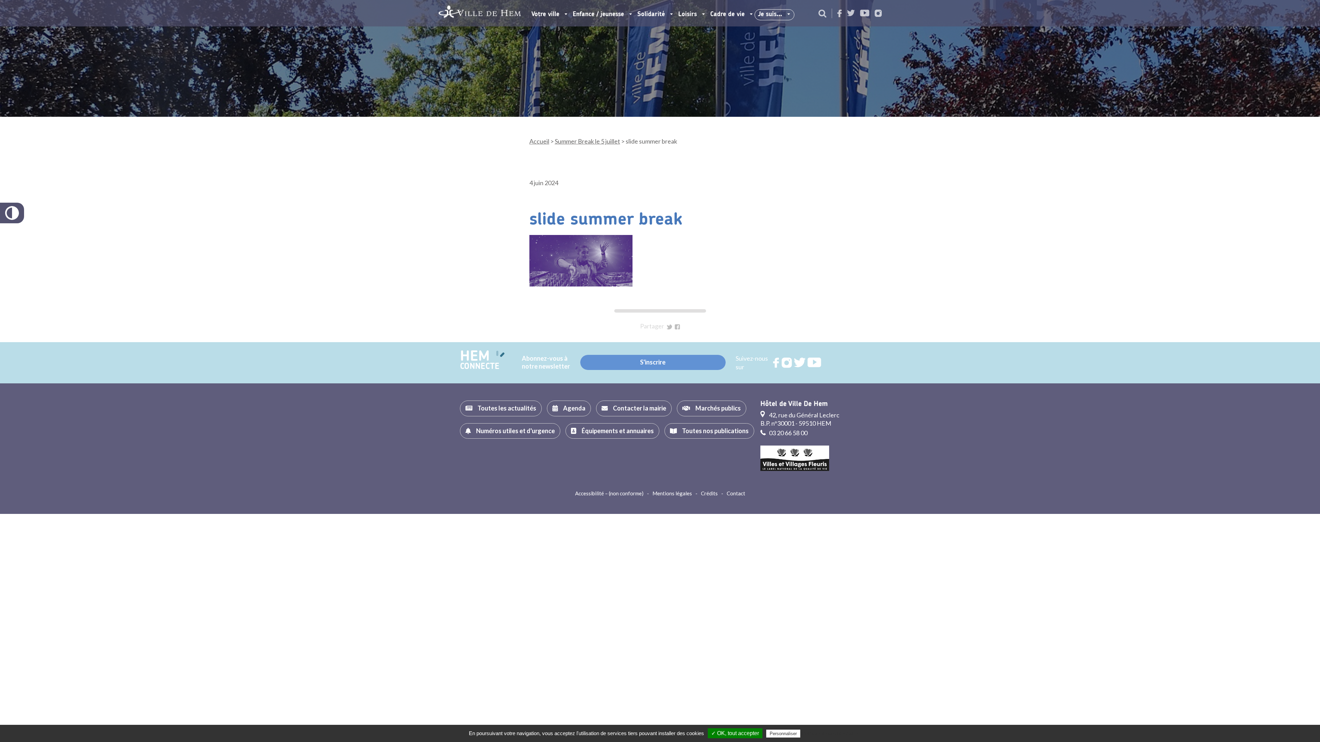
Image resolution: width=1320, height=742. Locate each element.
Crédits (709, 493)
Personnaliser (783, 733)
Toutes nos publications (715, 431)
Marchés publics (718, 408)
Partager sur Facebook (677, 326)
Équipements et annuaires (618, 431)
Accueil (539, 141)
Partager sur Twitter (669, 326)
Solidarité (651, 14)
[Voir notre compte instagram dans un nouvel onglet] (878, 14)
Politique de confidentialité (830, 733)
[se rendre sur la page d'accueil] (479, 13)
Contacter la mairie (639, 408)
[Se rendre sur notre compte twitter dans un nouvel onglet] (851, 14)
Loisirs (687, 14)
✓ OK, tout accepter (735, 733)
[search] (822, 14)
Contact (736, 493)
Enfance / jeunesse (598, 14)
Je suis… (770, 14)
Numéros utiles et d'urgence (515, 431)
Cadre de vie (727, 14)
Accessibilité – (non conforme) (609, 493)
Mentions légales (672, 493)
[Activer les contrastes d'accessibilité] (12, 213)
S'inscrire (653, 362)
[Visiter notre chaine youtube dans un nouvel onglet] (864, 14)
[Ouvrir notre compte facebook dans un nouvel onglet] (839, 14)
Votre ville (545, 14)
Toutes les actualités (506, 408)
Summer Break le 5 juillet (587, 141)
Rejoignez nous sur (776, 363)
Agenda (574, 408)
